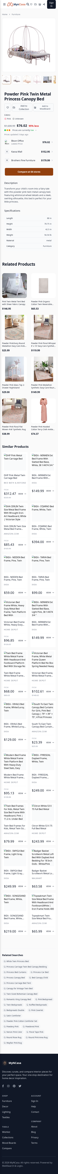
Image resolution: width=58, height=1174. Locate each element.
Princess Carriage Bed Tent (18, 983)
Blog (33, 1132)
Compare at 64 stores (29, 171)
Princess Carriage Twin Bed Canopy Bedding (26, 966)
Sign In (51, 4)
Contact (35, 1111)
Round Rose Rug (13, 1037)
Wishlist (6, 1132)
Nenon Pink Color (14, 1032)
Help (33, 1106)
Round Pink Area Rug (38, 1037)
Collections (7, 1137)
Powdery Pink (12, 1026)
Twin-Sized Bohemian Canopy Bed (21, 994)
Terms (34, 1142)
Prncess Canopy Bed (15, 977)
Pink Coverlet (37, 1010)
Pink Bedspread (45, 999)
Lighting (6, 1111)
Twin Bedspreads (14, 1004)
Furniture (16, 14)
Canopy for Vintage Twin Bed (19, 988)
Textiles (6, 1117)
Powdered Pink (32, 1026)
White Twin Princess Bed (17, 961)
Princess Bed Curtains (16, 972)
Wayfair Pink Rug (14, 1043)
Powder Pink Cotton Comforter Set (21, 1021)
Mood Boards (9, 1142)
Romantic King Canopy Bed (18, 999)
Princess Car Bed (41, 972)
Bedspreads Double (15, 1010)
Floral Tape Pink (36, 1032)
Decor (5, 1106)
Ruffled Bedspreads (38, 1004)
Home (4, 14)
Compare (7, 1148)
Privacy (34, 1137)
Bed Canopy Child (40, 977)
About (34, 1126)
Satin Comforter (13, 1015)
